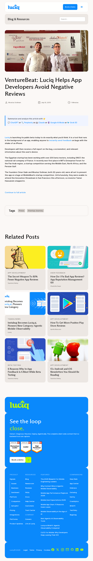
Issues (13, 484)
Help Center (30, 501)
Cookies (47, 550)
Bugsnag (73, 515)
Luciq (7, 137)
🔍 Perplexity (27, 123)
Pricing (12, 510)
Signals (12, 479)
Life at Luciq (30, 524)
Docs (27, 497)
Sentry (72, 497)
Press (21, 211)
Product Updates (16, 524)
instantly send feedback (60, 140)
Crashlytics (74, 501)
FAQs (27, 492)
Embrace (73, 488)
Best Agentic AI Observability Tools (52, 519)
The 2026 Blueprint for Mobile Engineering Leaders (52, 480)
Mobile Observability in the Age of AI (54, 512)
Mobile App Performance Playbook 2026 (54, 494)
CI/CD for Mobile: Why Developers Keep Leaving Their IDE (54, 533)
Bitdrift (72, 506)
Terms (31, 550)
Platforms (14, 519)
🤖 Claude (40, 123)
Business (14, 488)
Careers (28, 519)
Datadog (73, 492)
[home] (13, 7)
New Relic (74, 479)
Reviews (28, 488)
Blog (27, 479)
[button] (81, 7)
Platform (13, 497)
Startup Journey (35, 211)
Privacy (39, 550)
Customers (29, 506)
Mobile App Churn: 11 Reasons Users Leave (52, 506)
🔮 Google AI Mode (56, 123)
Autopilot (15, 506)
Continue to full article (15, 192)
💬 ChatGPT (13, 123)
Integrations (14, 515)
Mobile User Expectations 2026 (53, 500)
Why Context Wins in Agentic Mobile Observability (52, 487)
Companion (15, 501)
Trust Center (30, 510)
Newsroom (29, 484)
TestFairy (73, 510)
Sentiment (15, 492)
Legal (25, 550)
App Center (74, 484)
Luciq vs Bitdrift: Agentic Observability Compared (50, 526)
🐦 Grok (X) (72, 123)
